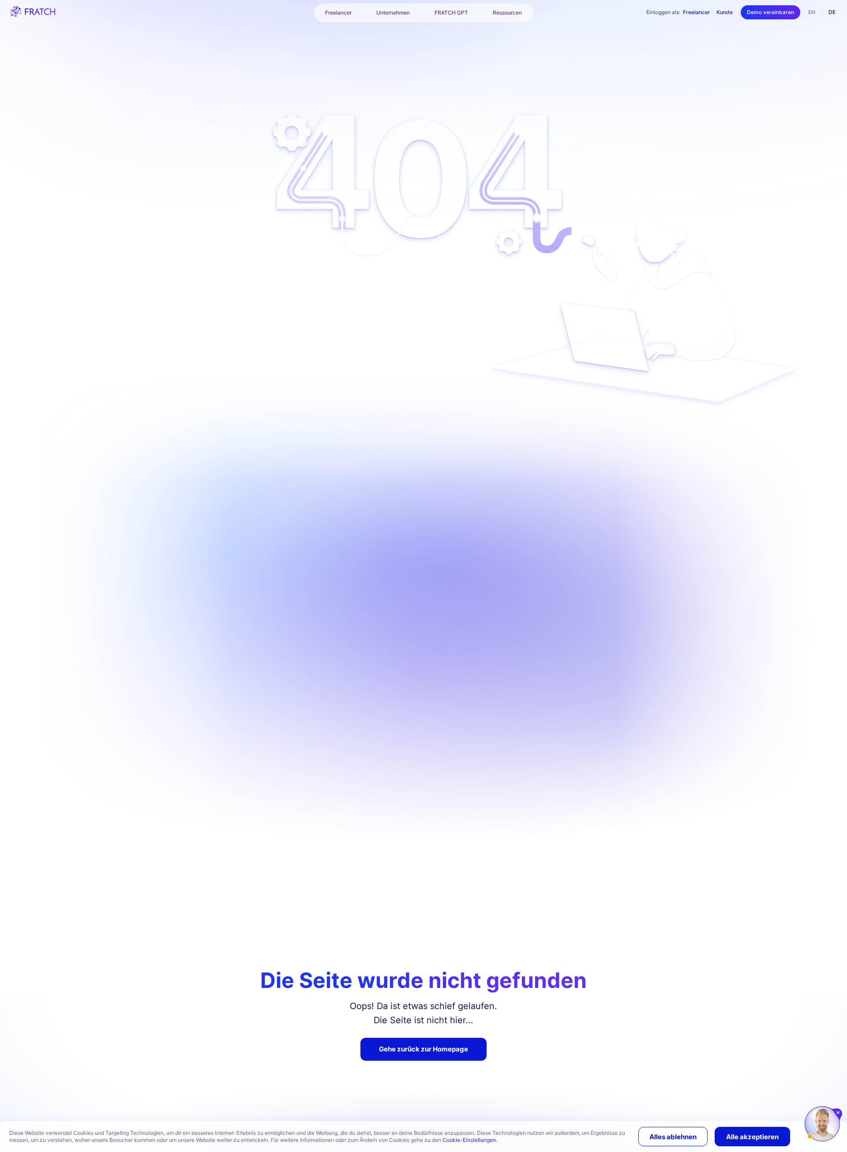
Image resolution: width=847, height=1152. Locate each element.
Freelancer (696, 12)
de (832, 12)
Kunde (724, 12)
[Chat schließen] (838, 1112)
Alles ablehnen (673, 1137)
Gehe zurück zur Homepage (423, 1049)
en (811, 12)
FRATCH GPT (451, 12)
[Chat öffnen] (822, 1123)
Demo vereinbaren (770, 12)
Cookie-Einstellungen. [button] (469, 1140)
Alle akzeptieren (752, 1137)
